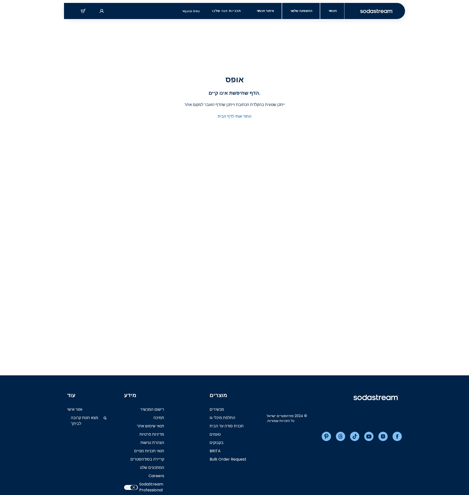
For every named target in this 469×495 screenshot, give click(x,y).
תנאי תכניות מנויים (149, 451)
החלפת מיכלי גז (222, 418)
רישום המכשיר (152, 409)
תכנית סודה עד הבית (227, 426)
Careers (156, 476)
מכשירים (217, 409)
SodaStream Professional (151, 487)
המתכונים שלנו (152, 467)
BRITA (215, 451)
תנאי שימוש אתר (150, 426)
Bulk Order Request (228, 459)
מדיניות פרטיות (151, 434)
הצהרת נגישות (152, 442)
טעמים (215, 434)
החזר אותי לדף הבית (234, 116)
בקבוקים (217, 442)
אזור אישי (74, 409)
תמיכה (158, 418)
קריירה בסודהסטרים (147, 459)
